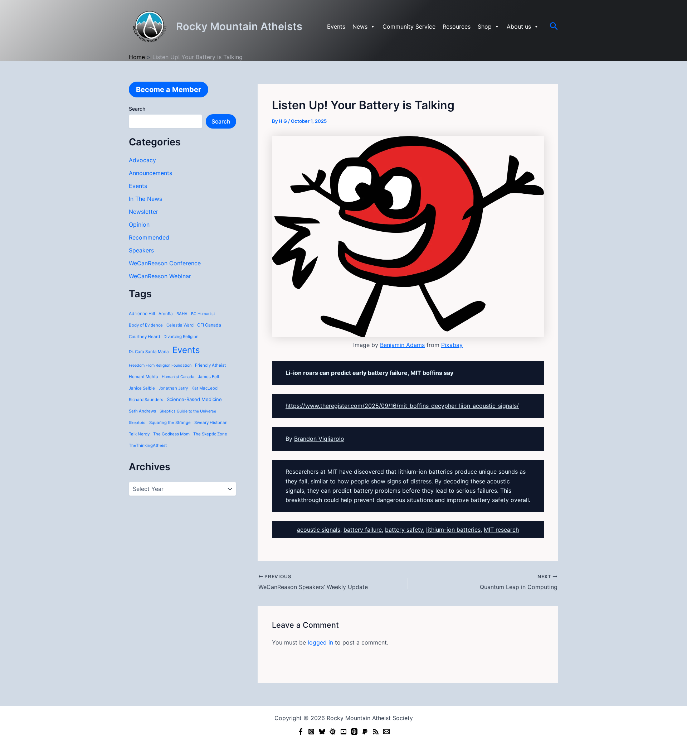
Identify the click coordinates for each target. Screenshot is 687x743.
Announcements (150, 173)
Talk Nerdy (139, 433)
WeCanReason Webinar (160, 276)
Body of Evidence (146, 325)
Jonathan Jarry (173, 388)
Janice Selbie (142, 388)
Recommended (149, 237)
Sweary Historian (211, 422)
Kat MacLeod (204, 388)
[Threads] (354, 731)
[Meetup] (333, 731)
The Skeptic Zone (210, 433)
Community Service (409, 26)
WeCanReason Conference (165, 263)
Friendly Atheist (210, 365)
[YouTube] (343, 731)
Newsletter (143, 211)
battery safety (404, 529)
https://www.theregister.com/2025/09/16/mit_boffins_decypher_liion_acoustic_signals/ (402, 405)
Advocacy (142, 160)
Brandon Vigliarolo (319, 438)
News (359, 26)
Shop (485, 26)
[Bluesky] (322, 731)
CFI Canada (209, 325)
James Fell (208, 376)
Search (137, 109)
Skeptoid (137, 422)
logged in (320, 642)
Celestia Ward (180, 325)
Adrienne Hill (142, 313)
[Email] (386, 731)
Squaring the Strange (170, 422)
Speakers (141, 250)
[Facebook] (300, 731)
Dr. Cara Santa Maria (149, 351)
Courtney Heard (144, 336)
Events (336, 26)
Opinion (139, 224)
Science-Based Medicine (194, 399)
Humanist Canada (178, 376)
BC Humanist (203, 313)
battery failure (363, 529)
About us (519, 26)
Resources (457, 26)
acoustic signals (318, 529)
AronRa (166, 313)
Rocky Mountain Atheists (239, 26)
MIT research (501, 529)
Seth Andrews (142, 411)
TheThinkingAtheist (148, 445)
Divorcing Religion (181, 336)
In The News (145, 198)
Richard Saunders (146, 399)
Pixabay (452, 344)
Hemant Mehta (143, 376)
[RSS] (375, 731)
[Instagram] (311, 731)
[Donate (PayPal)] (365, 731)
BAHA (181, 313)
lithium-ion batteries (453, 529)
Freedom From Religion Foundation (160, 365)
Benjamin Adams (402, 344)
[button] (554, 26)
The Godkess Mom (171, 433)
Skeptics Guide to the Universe (188, 411)
